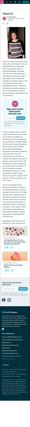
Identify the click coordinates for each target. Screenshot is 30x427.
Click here (6, 221)
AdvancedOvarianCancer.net (12, 340)
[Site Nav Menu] (7, 2)
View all (6, 365)
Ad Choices (17, 376)
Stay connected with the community (11, 284)
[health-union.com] (9, 312)
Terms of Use (7, 125)
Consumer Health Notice (9, 371)
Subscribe (26, 2)
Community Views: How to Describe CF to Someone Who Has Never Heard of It (15, 242)
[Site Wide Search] (10, 2)
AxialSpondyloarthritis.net (11, 356)
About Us (5, 369)
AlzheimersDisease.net (10, 345)
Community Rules (7, 376)
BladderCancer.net (8, 359)
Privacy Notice (18, 123)
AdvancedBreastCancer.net (12, 337)
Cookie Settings (21, 374)
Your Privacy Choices (8, 374)
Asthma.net (6, 348)
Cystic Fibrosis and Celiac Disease (13, 266)
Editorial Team (12, 16)
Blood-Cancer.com (8, 362)
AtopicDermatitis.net (9, 351)
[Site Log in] (19, 2)
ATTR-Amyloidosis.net (10, 353)
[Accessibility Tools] (15, 2)
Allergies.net (6, 342)
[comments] (12, 247)
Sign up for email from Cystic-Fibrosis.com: (15, 111)
